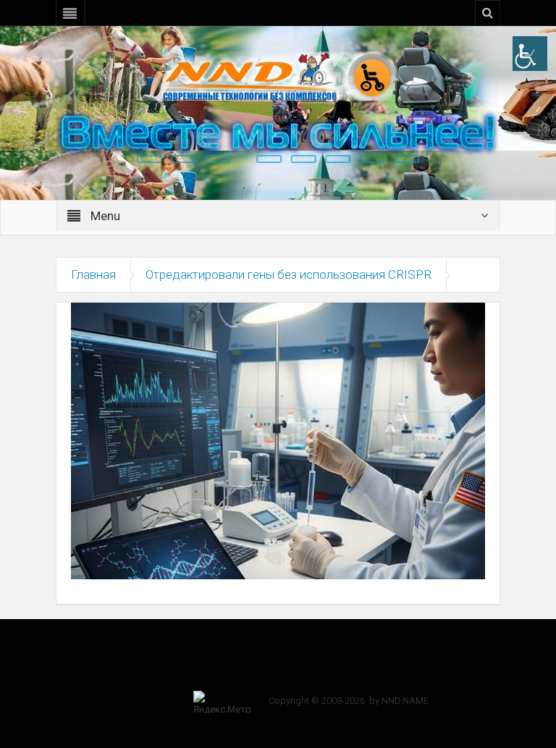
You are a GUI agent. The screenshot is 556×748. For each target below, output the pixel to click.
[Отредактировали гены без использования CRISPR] (278, 440)
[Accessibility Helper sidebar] (530, 53)
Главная (93, 274)
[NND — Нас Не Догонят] (278, 75)
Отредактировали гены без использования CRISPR (288, 274)
